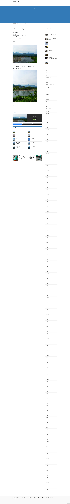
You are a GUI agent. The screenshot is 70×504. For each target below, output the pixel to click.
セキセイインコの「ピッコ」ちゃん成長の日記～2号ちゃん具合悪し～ (52, 58)
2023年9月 (47, 175)
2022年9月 (47, 196)
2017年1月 (47, 312)
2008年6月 (47, 489)
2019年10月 (47, 256)
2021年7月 (47, 220)
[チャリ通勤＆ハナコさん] (39, 156)
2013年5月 (47, 388)
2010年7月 (47, 446)
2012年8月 (47, 403)
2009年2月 (47, 475)
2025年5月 (47, 141)
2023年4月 (47, 184)
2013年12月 (47, 376)
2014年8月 (47, 362)
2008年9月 (47, 484)
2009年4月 (47, 472)
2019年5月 (47, 264)
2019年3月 (47, 268)
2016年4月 (47, 328)
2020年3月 (47, 247)
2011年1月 (47, 436)
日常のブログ (17, 497)
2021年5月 (47, 223)
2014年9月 (47, 360)
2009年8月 (47, 465)
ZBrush (47, 75)
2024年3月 (47, 165)
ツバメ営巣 (47, 87)
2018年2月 (47, 290)
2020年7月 (47, 240)
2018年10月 (47, 276)
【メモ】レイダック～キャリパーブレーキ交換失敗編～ (32, 157)
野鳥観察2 (22, 497)
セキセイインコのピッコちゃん (50, 84)
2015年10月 (47, 338)
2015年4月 (47, 348)
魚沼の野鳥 (47, 111)
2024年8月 (47, 156)
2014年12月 (47, 355)
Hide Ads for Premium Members (24, 498)
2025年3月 (47, 144)
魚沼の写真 (34, 497)
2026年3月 (47, 124)
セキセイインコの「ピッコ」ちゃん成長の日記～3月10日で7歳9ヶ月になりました (52, 63)
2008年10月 (47, 482)
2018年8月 (47, 280)
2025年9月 (47, 134)
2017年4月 (47, 307)
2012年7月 (47, 405)
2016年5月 (47, 326)
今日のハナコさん (18, 134)
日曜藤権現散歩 (48, 99)
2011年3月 (47, 432)
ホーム (14, 497)
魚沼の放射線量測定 (48, 108)
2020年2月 (47, 249)
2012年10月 (47, 400)
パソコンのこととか (48, 89)
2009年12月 (47, 458)
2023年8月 (47, 177)
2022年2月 (47, 208)
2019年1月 (47, 271)
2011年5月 (47, 429)
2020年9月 (47, 237)
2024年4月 (47, 163)
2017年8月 (47, 300)
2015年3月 (47, 350)
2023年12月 (47, 170)
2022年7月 (47, 199)
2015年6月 (47, 345)
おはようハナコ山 (48, 77)
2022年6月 (47, 201)
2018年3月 (47, 288)
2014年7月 (47, 364)
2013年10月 (47, 379)
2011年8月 (47, 424)
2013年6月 (47, 386)
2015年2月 (47, 352)
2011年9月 (47, 422)
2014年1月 (47, 374)
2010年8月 (47, 444)
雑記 (46, 106)
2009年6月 (47, 468)
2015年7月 (47, 343)
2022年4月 (47, 204)
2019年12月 (47, 252)
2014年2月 (47, 372)
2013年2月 (47, 393)
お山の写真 (30, 497)
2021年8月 (47, 218)
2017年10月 (47, 297)
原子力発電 (47, 94)
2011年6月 (47, 427)
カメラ (47, 82)
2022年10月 (47, 194)
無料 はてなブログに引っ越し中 (49, 31)
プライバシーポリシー (16, 498)
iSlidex (46, 68)
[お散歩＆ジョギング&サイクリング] (15, 156)
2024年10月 (47, 153)
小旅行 (47, 96)
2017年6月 (47, 304)
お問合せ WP (42, 497)
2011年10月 (47, 420)
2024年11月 (47, 151)
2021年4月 (47, 225)
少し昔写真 (38, 497)
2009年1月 (47, 477)
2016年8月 (47, 321)
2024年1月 (47, 168)
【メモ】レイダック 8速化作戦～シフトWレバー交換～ (22, 157)
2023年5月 (47, 182)
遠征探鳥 (47, 104)
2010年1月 (47, 456)
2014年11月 (47, 357)
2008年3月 (47, 492)
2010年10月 (47, 441)
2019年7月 (47, 261)
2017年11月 (47, 295)
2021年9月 (47, 216)
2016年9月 (47, 319)
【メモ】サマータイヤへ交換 (52, 46)
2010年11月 (47, 439)
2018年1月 (47, 292)
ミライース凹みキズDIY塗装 (52, 34)
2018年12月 (47, 273)
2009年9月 (47, 463)
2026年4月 (47, 122)
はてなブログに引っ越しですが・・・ (50, 28)
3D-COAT (47, 72)
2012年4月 (47, 410)
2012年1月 (47, 415)
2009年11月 (47, 460)
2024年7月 (47, 158)
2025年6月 (47, 139)
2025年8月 (47, 136)
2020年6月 (47, 242)
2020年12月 (47, 232)
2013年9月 (47, 381)
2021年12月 (47, 211)
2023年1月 (47, 189)
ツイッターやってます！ (14, 112)
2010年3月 (47, 453)
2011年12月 (47, 417)
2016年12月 (47, 314)
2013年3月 (47, 391)
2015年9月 (47, 340)
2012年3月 (47, 412)
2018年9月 (47, 278)
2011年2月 (47, 434)
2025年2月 (47, 146)
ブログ (46, 70)
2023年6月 (47, 180)
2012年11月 (47, 398)
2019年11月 (47, 254)
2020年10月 (47, 235)
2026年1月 (47, 127)
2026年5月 (47, 120)
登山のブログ (26, 497)
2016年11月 (47, 316)
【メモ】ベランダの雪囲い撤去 (52, 38)
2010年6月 (47, 448)
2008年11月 (47, 480)
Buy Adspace (51, 497)
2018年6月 (47, 283)
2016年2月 (47, 331)
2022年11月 (47, 192)
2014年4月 (47, 369)
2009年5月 (47, 470)
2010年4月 (47, 451)
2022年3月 (47, 206)
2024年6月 (47, 160)
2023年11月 (47, 172)
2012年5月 (47, 408)
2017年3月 (47, 309)
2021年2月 (47, 228)
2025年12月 (47, 129)
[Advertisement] (35, 16)
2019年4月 (47, 266)
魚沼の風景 (47, 113)
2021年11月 (47, 213)
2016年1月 (47, 333)
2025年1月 (47, 148)
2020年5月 (47, 244)
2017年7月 (47, 302)
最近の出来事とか (48, 101)
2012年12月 (47, 396)
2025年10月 (47, 132)
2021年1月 (47, 230)
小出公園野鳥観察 (50, 50)
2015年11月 (47, 336)
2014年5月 (47, 367)
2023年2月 (47, 187)
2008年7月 (47, 487)
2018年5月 (47, 285)
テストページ (47, 497)
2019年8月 (47, 259)
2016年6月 (47, 324)
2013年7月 (47, 384)
